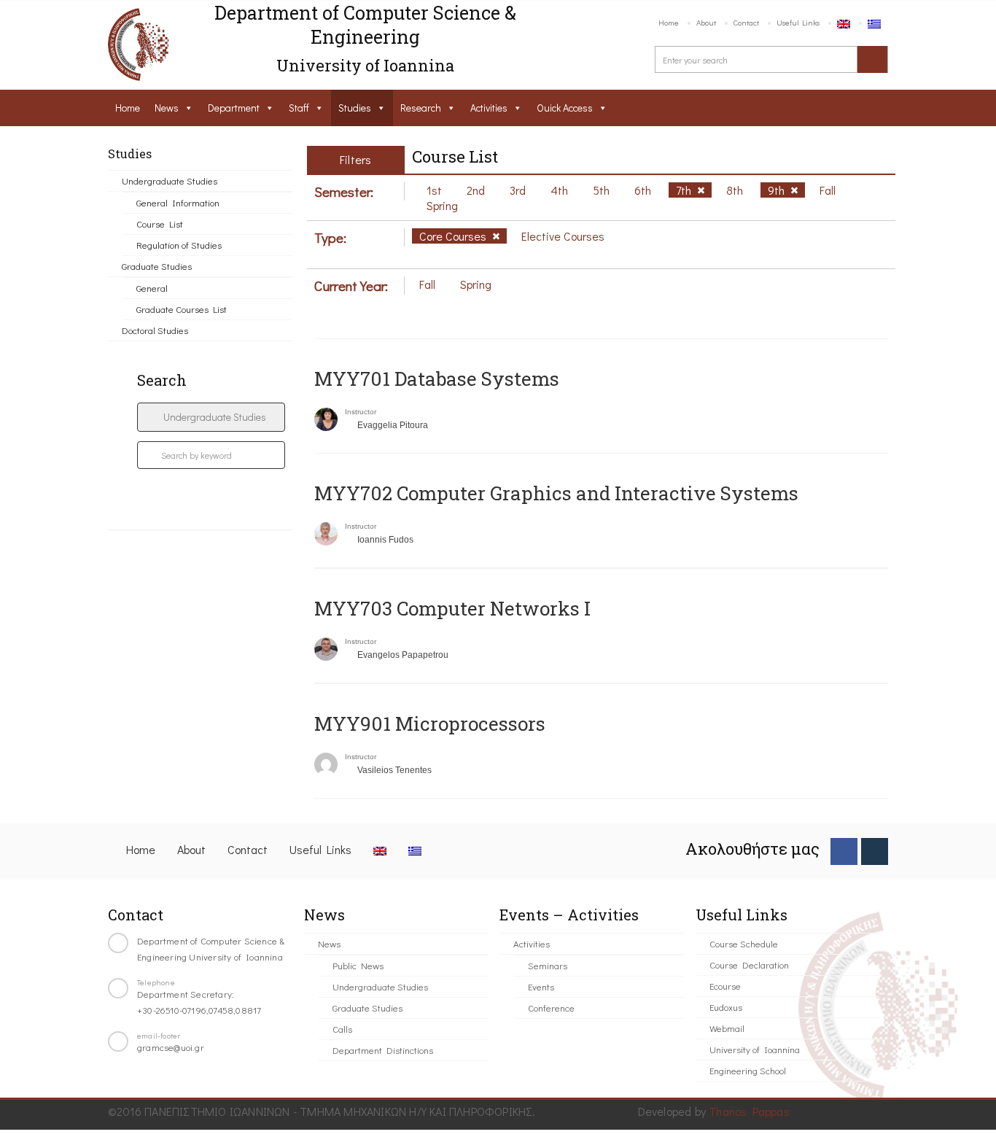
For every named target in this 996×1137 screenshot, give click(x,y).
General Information (177, 202)
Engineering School (747, 1070)
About (706, 22)
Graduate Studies (157, 266)
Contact (746, 22)
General (152, 288)
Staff (299, 108)
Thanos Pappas (749, 1111)
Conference (551, 1007)
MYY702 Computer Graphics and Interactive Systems (556, 493)
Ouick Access (565, 108)
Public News (358, 965)
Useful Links (798, 22)
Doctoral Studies (155, 330)
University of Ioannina (754, 1049)
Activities (488, 108)
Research (420, 108)
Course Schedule (743, 943)
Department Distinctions (382, 1050)
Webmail (726, 1028)
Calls (342, 1028)
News (167, 108)
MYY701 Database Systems (436, 378)
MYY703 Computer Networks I (452, 608)
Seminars (547, 965)
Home (668, 22)
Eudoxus (725, 1007)
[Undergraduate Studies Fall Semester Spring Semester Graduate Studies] (211, 417)
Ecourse (725, 985)
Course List (159, 223)
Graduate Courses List (181, 309)
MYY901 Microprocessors (429, 723)
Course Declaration (749, 964)
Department (234, 108)
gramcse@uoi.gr (170, 1047)
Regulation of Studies (179, 244)
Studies (354, 108)
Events (541, 986)
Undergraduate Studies (169, 180)
